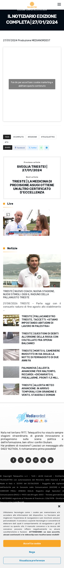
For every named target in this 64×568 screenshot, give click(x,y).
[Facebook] (13, 460)
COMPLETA (19, 137)
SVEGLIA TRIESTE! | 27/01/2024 (32, 166)
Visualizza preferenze (32, 560)
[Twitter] (21, 460)
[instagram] (36, 460)
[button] (59, 506)
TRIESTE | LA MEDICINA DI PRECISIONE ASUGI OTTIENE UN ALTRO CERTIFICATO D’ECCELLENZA (32, 185)
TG (7, 142)
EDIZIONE (33, 137)
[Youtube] (28, 460)
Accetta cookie (32, 543)
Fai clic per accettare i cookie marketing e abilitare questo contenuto (32, 84)
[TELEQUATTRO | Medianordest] (32, 2)
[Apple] (51, 460)
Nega (32, 552)
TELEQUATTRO (48, 137)
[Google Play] (43, 460)
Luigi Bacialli (18, 502)
